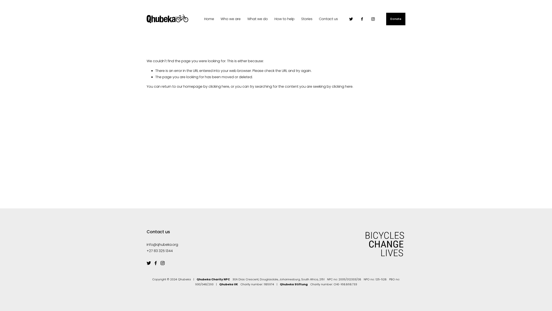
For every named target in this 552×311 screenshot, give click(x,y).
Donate (395, 19)
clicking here (219, 86)
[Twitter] (351, 19)
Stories (306, 18)
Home (209, 18)
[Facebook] (362, 19)
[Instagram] (373, 19)
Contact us (328, 18)
